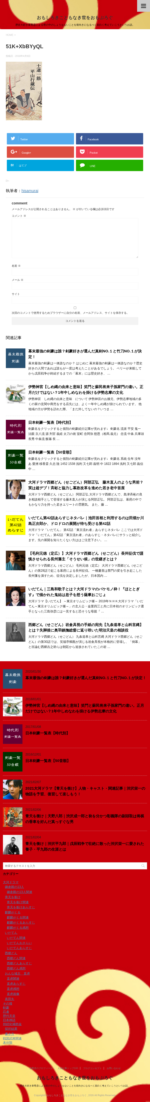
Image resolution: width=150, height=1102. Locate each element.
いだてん (11, 932)
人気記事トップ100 (68, 1068)
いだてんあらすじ (19, 948)
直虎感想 (13, 988)
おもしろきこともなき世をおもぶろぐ (75, 17)
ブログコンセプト (92, 1068)
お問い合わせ (114, 1068)
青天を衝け (13, 897)
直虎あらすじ (16, 983)
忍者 (6, 1011)
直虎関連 (13, 978)
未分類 (7, 1042)
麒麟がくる (13, 912)
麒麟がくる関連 (18, 917)
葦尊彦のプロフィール (41, 1068)
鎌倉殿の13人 (14, 887)
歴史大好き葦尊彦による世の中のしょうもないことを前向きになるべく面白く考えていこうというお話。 (75, 1085)
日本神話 (9, 1020)
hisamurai (29, 191)
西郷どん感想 (16, 968)
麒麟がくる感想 (18, 927)
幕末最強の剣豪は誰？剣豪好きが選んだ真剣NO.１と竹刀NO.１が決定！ (85, 678)
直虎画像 (13, 994)
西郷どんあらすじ (19, 963)
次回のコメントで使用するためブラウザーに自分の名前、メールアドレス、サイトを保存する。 (70, 312)
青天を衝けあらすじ (21, 907)
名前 (16, 265)
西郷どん (11, 953)
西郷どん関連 (16, 958)
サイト (16, 294)
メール (17, 279)
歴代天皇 (9, 1016)
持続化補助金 (12, 1024)
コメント (19, 215)
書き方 (9, 1034)
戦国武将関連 (12, 1038)
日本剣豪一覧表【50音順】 (50, 452)
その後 (7, 1003)
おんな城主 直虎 (17, 973)
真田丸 (9, 999)
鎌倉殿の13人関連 (19, 892)
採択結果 (11, 1028)
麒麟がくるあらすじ (21, 922)
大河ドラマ (11, 882)
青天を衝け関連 (18, 902)
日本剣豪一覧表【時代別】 (50, 422)
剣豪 (6, 1007)
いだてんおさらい (19, 943)
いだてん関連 (16, 938)
